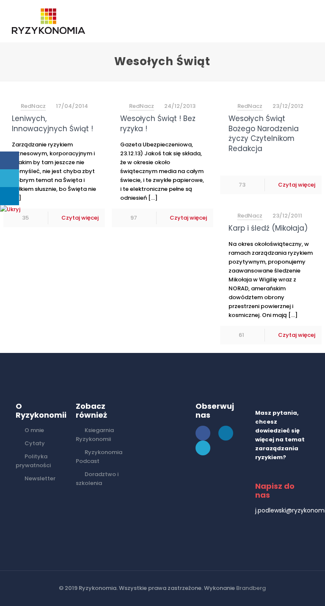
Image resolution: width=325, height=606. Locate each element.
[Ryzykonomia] (48, 21)
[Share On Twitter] (9, 178)
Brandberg (251, 588)
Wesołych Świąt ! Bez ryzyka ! (158, 123)
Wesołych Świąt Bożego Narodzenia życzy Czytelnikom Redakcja (264, 133)
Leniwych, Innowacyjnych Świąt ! (52, 123)
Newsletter (40, 478)
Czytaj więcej (80, 218)
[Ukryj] (10, 209)
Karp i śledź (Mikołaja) (268, 228)
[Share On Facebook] (9, 161)
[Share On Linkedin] (9, 196)
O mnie (34, 430)
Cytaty (35, 443)
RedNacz (33, 106)
